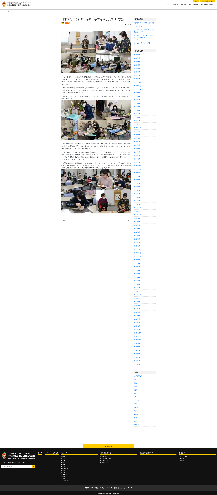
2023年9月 (137, 176)
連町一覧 (183, 4)
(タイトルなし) (138, 26)
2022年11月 (137, 211)
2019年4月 (137, 361)
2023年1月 (137, 204)
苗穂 (135, 421)
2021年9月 (137, 260)
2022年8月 (137, 221)
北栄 (135, 386)
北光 (135, 383)
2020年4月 (137, 319)
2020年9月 (137, 301)
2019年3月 (137, 364)
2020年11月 (137, 294)
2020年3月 (137, 322)
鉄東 (135, 379)
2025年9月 (137, 93)
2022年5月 (137, 232)
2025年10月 (137, 89)
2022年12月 (137, 207)
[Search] (33, 466)
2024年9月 (137, 134)
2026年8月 (137, 54)
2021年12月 (137, 249)
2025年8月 (137, 96)
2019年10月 (137, 340)
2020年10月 (137, 298)
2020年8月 (137, 305)
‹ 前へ (64, 220)
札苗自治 (136, 407)
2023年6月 (137, 187)
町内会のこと (106, 456)
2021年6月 (137, 270)
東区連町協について (207, 4)
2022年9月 (137, 218)
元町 (135, 397)
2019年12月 (137, 333)
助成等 (182, 460)
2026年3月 (137, 72)
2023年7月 (137, 183)
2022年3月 (137, 239)
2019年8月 (137, 347)
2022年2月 (137, 242)
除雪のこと (105, 460)
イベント (67, 22)
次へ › (128, 220)
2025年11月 (137, 86)
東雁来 (136, 414)
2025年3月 (137, 113)
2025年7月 (137, 100)
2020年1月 (137, 329)
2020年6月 (137, 312)
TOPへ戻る (108, 446)
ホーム (4, 11)
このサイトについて (106, 488)
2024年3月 (137, 155)
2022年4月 (137, 235)
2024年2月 (137, 159)
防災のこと (105, 462)
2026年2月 (137, 75)
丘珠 (135, 404)
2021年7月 (137, 267)
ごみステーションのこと (109, 458)
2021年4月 (137, 277)
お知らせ (136, 424)
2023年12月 (137, 166)
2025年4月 (137, 110)
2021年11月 (137, 253)
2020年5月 (137, 315)
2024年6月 (137, 145)
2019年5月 (137, 357)
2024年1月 (137, 162)
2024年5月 (137, 148)
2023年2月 (137, 200)
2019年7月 (137, 350)
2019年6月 (137, 354)
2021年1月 (137, 287)
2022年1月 (137, 246)
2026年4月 (137, 68)
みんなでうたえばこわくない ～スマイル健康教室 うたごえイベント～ (144, 37)
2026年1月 (137, 79)
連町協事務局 (138, 376)
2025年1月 (137, 120)
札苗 (135, 411)
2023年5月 (137, 190)
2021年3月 (137, 281)
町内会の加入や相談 (208, 1)
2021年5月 (137, 274)
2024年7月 (137, 141)
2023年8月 (137, 180)
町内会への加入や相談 (91, 488)
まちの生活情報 (193, 4)
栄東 (9, 11)
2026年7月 (137, 58)
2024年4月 (137, 152)
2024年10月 (137, 131)
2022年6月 (137, 228)
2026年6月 (137, 61)
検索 (196, 1)
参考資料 (182, 453)
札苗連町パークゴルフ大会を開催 (144, 23)
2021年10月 (137, 256)
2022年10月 (137, 214)
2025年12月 (137, 82)
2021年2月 (137, 284)
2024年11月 (137, 127)
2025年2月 (137, 117)
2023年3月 (137, 197)
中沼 (135, 418)
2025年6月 (137, 103)
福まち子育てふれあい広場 (142, 43)
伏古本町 (136, 400)
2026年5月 (137, 65)
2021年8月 (137, 263)
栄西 (135, 390)
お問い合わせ (118, 488)
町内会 (182, 458)
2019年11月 (137, 336)
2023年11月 (137, 169)
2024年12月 (137, 124)
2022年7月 (137, 225)
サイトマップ (128, 488)
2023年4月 (137, 194)
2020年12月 (137, 291)
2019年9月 (137, 343)
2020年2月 (137, 326)
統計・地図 (183, 456)
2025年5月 (137, 107)
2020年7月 (137, 308)
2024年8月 (137, 138)
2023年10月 (137, 173)
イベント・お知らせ (172, 4)
